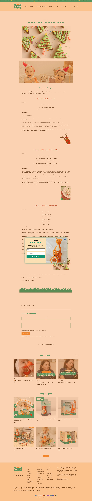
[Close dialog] (65, 239)
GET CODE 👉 (35, 256)
